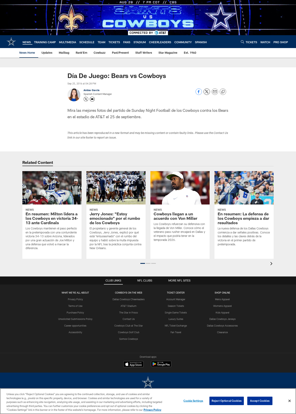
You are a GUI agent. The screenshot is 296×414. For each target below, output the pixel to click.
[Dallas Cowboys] (148, 383)
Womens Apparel (222, 305)
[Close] (289, 401)
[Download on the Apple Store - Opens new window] (133, 364)
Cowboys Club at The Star (128, 325)
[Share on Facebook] (199, 94)
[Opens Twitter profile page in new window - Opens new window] (86, 99)
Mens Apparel (222, 299)
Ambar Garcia (91, 90)
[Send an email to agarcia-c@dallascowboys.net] (92, 99)
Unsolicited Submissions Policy (75, 318)
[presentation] (272, 264)
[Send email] (215, 94)
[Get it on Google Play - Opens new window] (161, 366)
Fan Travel (176, 332)
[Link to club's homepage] (11, 41)
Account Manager (175, 299)
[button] (142, 263)
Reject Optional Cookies (227, 400)
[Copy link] (223, 91)
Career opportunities (75, 325)
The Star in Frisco (128, 312)
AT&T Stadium (129, 305)
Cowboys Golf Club (128, 332)
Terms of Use (75, 305)
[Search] (242, 41)
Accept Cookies (260, 400)
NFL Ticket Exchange (176, 325)
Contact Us (129, 318)
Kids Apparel (222, 312)
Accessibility (75, 332)
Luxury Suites (176, 318)
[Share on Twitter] (207, 94)
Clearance (222, 332)
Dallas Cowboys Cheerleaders (129, 299)
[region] (148, 401)
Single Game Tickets (176, 312)
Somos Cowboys (128, 338)
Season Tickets (176, 305)
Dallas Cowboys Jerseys (222, 318)
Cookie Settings (193, 400)
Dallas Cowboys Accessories (222, 325)
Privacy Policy (75, 299)
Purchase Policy (75, 312)
